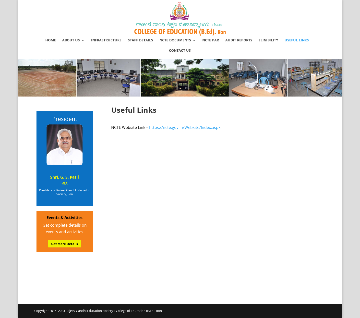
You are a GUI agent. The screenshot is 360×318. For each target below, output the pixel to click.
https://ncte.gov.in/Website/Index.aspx (184, 127)
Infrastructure (106, 40)
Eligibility (268, 40)
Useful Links (297, 40)
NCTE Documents (175, 40)
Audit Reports (238, 40)
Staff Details (140, 40)
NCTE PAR (210, 40)
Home (50, 40)
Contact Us (180, 51)
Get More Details (64, 244)
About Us (71, 40)
